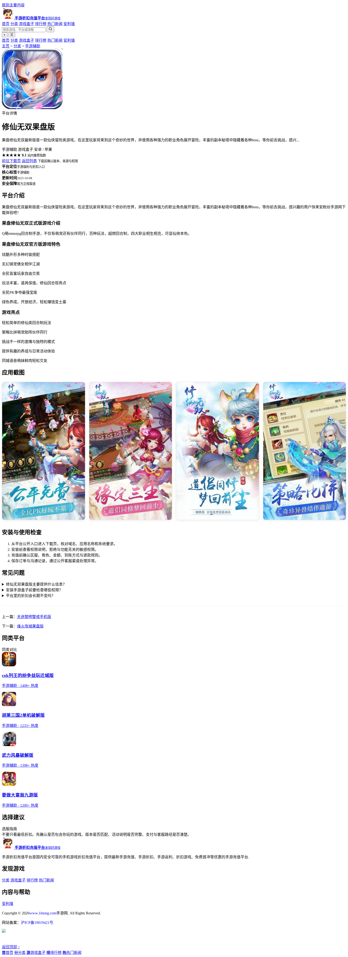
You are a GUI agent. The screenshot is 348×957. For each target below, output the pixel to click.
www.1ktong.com (42, 913)
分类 (14, 24)
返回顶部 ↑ (11, 947)
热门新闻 (54, 24)
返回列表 (29, 161)
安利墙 (69, 24)
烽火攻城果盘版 (30, 626)
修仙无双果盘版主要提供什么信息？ (36, 584)
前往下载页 (11, 161)
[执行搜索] (50, 29)
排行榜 (40, 24)
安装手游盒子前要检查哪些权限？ (34, 590)
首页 (5, 24)
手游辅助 (32, 46)
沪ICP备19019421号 (37, 923)
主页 (5, 46)
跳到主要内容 (13, 5)
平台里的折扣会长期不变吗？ (30, 596)
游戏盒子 (26, 24)
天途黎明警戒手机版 (34, 617)
